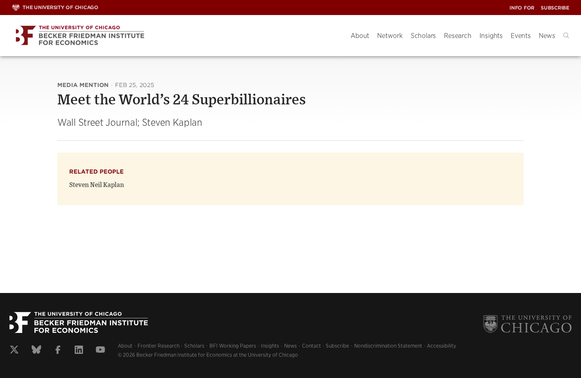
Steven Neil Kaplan (96, 185)
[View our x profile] (14, 351)
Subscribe (555, 8)
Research (457, 36)
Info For (521, 8)
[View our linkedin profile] (79, 351)
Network (390, 36)
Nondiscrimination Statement (388, 346)
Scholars (423, 36)
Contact (311, 346)
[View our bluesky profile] (36, 351)
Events (521, 36)
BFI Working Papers (232, 346)
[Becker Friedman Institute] (175, 36)
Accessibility (441, 346)
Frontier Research (158, 346)
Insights (491, 36)
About (360, 36)
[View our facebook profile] (58, 351)
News (547, 36)
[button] (566, 35)
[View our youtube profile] (100, 351)
